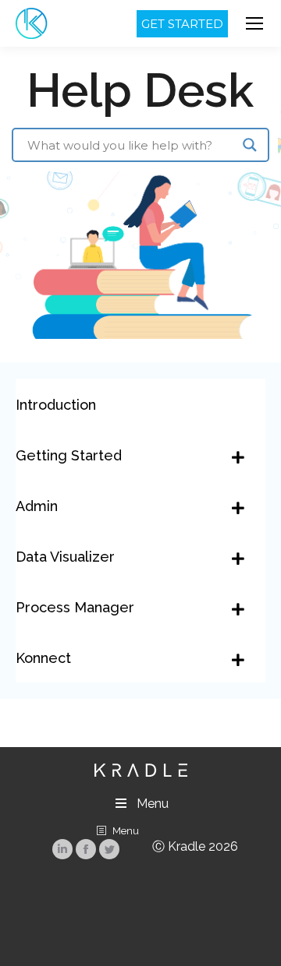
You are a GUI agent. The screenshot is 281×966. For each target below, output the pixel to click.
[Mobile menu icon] (254, 23)
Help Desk (140, 90)
